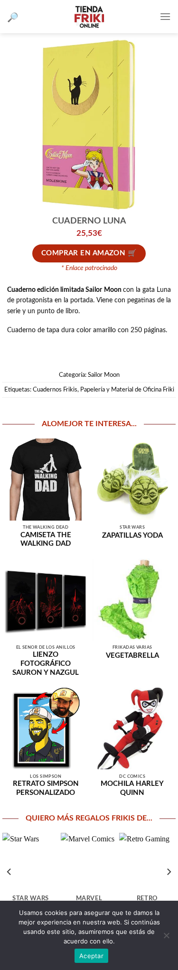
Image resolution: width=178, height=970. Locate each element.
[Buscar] (13, 17)
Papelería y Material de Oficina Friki (127, 389)
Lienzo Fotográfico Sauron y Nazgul (45, 663)
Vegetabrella (132, 655)
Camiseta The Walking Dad (45, 540)
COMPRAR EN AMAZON (83, 253)
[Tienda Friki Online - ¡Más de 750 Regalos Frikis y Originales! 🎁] (89, 16)
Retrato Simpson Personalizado (46, 788)
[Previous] (9, 871)
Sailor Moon (104, 375)
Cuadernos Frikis (55, 389)
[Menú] (165, 16)
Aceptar (91, 956)
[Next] (168, 871)
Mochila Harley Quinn (132, 788)
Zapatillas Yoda (132, 535)
